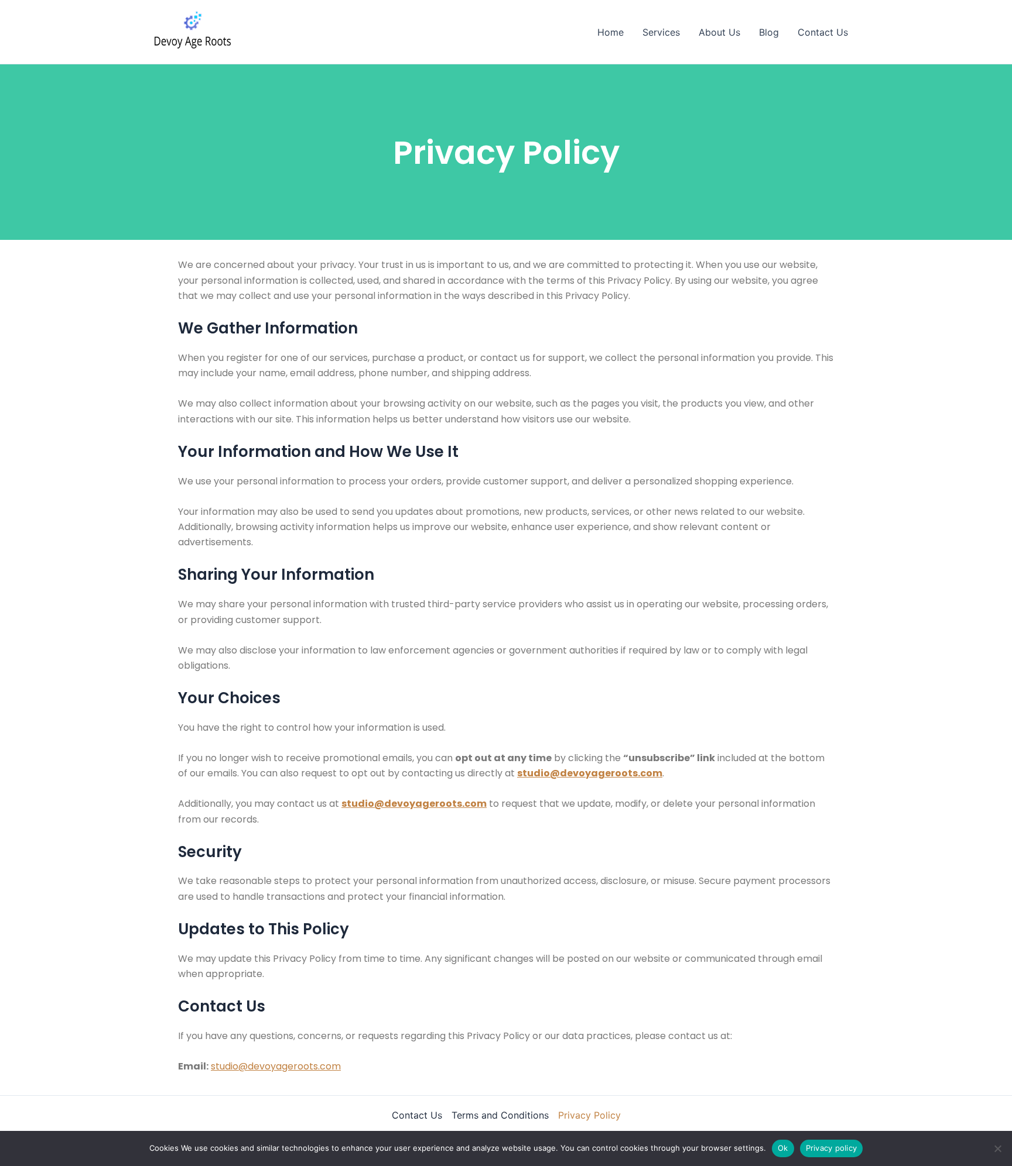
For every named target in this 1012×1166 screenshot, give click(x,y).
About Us (719, 32)
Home (610, 32)
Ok (783, 1148)
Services (661, 32)
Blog (769, 32)
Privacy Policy (589, 1115)
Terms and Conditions (500, 1115)
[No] (997, 1148)
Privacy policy (831, 1148)
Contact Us (823, 32)
